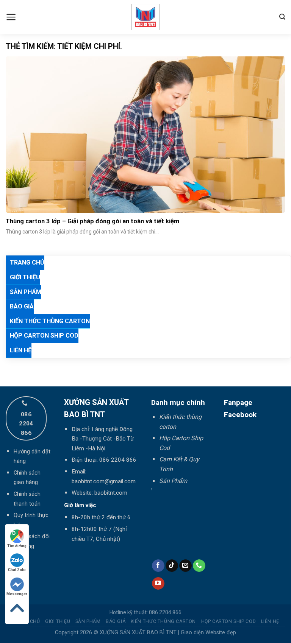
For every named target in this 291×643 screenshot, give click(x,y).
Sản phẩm (25, 292)
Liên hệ (20, 350)
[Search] (282, 16)
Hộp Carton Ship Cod (44, 335)
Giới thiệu (25, 277)
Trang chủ (27, 262)
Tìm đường (17, 546)
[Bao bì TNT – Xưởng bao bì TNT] (145, 17)
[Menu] (11, 17)
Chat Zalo (17, 570)
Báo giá (22, 306)
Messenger (16, 594)
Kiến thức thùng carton (50, 321)
